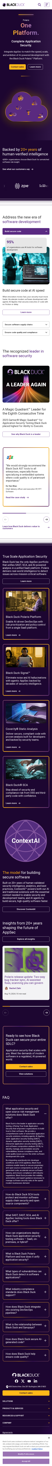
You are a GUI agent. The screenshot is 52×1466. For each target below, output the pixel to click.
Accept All (26, 1461)
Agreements (8, 1432)
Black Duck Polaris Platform (23, 616)
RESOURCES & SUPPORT (13, 1416)
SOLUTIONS (8, 1401)
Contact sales (17, 67)
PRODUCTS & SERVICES (13, 1408)
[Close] (49, 1438)
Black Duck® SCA (17, 785)
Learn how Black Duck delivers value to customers (21, 527)
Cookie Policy (37, 1449)
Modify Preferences (26, 1454)
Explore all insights (26, 939)
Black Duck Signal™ (18, 672)
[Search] (39, 4)
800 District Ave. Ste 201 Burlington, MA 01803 (27, 1387)
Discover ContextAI (26, 909)
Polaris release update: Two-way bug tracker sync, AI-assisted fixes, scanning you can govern (25, 980)
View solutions (26, 1074)
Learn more (35, 67)
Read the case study (15, 498)
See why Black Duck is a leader (26, 434)
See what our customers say (16, 169)
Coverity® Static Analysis (22, 729)
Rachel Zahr (15, 988)
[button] (46, 4)
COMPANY (7, 1423)
